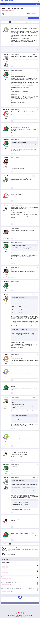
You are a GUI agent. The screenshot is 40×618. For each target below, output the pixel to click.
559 (6, 63)
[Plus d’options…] (37, 26)
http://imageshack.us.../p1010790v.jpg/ (25, 256)
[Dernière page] (23, 22)
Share (29, 13)
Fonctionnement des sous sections (8, 602)
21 (6, 79)
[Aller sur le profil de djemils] (6, 29)
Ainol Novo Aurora (15, 14)
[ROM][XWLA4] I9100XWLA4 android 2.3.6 (8, 582)
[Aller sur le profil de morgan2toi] (37, 565)
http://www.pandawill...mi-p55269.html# (22, 87)
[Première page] (2, 22)
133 (12, 589)
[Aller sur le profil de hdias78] (37, 583)
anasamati (6, 70)
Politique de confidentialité (17, 615)
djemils (6, 26)
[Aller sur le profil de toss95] (3, 13)
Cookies (30, 615)
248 (6, 376)
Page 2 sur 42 (28, 543)
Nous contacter (25, 615)
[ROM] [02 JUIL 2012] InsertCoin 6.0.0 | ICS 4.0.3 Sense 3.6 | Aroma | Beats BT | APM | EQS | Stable (18, 588)
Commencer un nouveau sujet (21, 17)
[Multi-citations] (12, 44)
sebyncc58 (4, 583)
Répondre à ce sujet (33, 17)
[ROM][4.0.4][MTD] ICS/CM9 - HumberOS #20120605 (10, 576)
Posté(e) (15, 54)
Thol (3, 577)
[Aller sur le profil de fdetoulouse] (6, 113)
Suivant (20, 543)
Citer (14, 44)
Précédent (5, 543)
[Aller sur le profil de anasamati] (6, 74)
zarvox (6, 205)
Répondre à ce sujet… (11, 554)
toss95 (6, 54)
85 (6, 118)
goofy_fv (4, 590)
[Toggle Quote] (12, 142)
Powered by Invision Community (20, 616)
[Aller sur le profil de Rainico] (37, 571)
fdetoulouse (6, 109)
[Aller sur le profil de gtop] (6, 232)
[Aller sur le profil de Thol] (37, 577)
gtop (6, 228)
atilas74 (6, 157)
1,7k (6, 214)
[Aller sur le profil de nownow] (6, 358)
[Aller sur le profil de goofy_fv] (37, 589)
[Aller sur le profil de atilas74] (6, 161)
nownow (6, 354)
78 (6, 166)
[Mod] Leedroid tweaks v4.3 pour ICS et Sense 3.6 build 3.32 (11, 570)
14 (6, 363)
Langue (9, 615)
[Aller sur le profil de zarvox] (6, 209)
